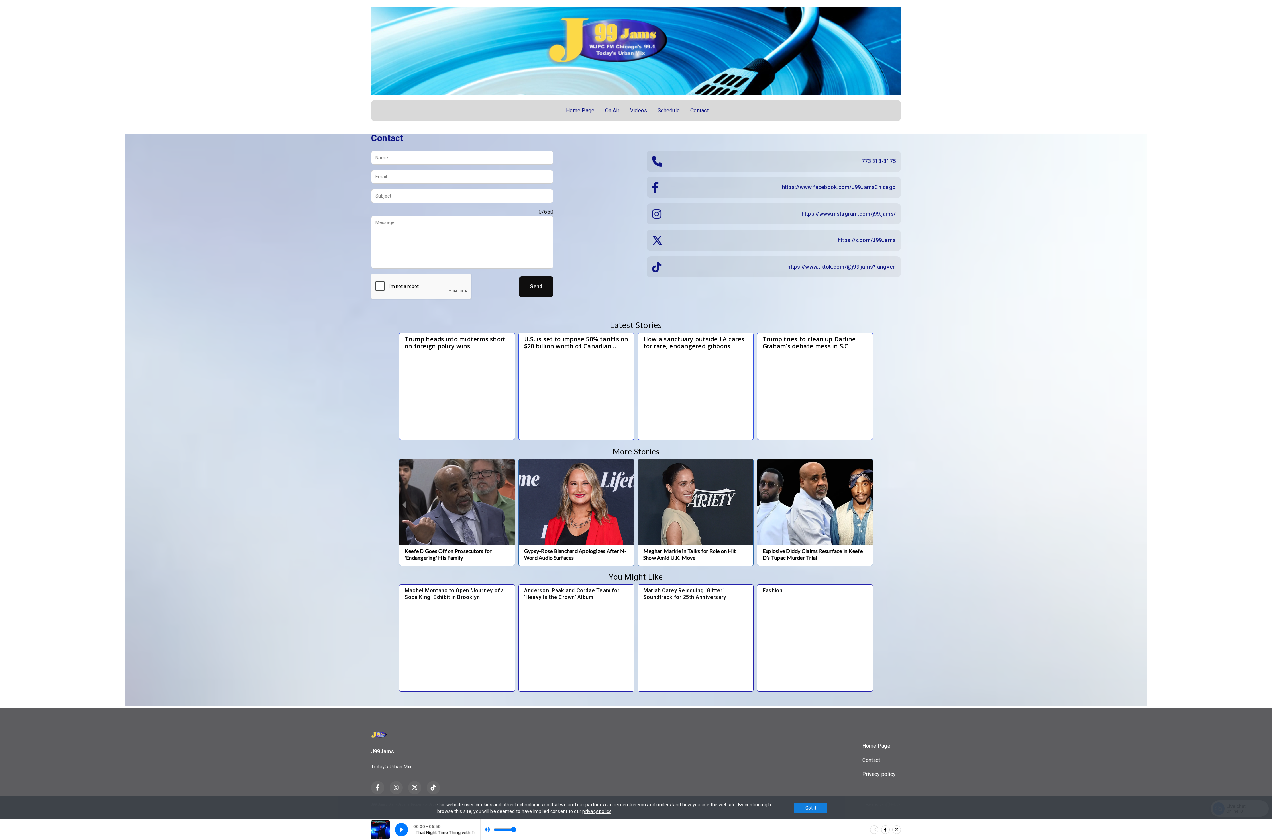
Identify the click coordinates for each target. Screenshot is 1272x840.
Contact (699, 110)
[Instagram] (874, 829)
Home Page (580, 110)
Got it (810, 808)
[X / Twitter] (896, 829)
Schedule (669, 110)
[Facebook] (885, 829)
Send (536, 286)
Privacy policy (879, 774)
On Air (612, 110)
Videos (638, 110)
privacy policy (596, 811)
